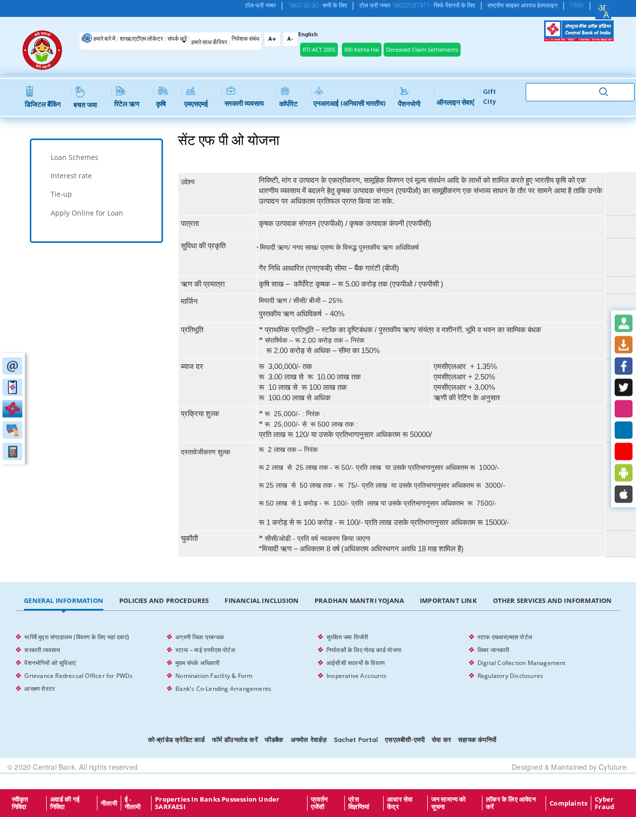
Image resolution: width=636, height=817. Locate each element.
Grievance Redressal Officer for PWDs (78, 675)
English (308, 35)
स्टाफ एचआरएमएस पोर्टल (504, 637)
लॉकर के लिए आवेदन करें (511, 803)
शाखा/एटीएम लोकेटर (141, 39)
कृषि (161, 104)
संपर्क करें (177, 39)
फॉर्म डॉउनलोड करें (235, 739)
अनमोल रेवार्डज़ (309, 739)
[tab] (96, 157)
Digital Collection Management (521, 663)
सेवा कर (441, 739)
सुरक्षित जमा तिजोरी (347, 637)
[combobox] (603, 11)
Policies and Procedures (164, 600)
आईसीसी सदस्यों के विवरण (355, 663)
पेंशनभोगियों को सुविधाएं (50, 663)
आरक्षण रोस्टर (39, 688)
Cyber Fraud (604, 803)
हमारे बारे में (104, 39)
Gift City (489, 97)
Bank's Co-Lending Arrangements (223, 688)
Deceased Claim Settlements (422, 49)
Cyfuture (613, 767)
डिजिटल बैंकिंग (43, 105)
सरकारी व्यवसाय (244, 104)
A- (290, 39)
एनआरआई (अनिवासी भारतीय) (350, 104)
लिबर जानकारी (493, 650)
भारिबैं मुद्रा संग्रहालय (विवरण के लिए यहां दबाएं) (76, 637)
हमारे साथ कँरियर (209, 43)
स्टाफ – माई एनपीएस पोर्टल (205, 650)
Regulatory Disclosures (510, 675)
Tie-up (61, 194)
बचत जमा (85, 105)
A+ (272, 39)
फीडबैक (274, 739)
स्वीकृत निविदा (20, 803)
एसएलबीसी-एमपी (405, 739)
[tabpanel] (318, 663)
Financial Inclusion (262, 600)
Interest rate (71, 175)
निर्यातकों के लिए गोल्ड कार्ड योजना (363, 650)
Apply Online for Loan (87, 213)
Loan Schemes (74, 157)
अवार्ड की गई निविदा (65, 803)
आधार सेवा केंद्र (399, 803)
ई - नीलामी (133, 803)
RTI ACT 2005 (319, 49)
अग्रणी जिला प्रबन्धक (199, 637)
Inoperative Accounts (356, 675)
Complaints (568, 803)
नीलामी (109, 803)
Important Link (448, 600)
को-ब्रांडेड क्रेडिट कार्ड (176, 739)
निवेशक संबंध (245, 39)
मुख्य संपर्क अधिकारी (197, 663)
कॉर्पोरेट (288, 104)
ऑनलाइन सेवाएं (455, 103)
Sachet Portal (356, 739)
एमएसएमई (196, 104)
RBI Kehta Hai (361, 49)
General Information (63, 600)
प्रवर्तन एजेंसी (319, 803)
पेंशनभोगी (409, 104)
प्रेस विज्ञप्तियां (358, 803)
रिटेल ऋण (127, 104)
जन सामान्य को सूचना (448, 803)
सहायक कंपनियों (477, 739)
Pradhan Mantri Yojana (359, 600)
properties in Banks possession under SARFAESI (217, 803)
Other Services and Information (552, 600)
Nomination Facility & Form (213, 675)
